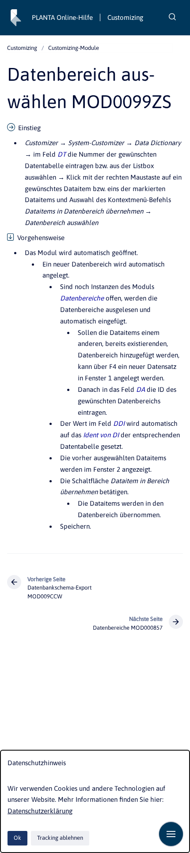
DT (61, 154)
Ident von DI (101, 435)
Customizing (125, 17)
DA (140, 389)
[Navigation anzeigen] (171, 834)
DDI (119, 423)
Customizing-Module (73, 48)
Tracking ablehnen (60, 837)
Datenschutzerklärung (40, 811)
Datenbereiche (82, 298)
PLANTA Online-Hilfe (62, 17)
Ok (17, 837)
